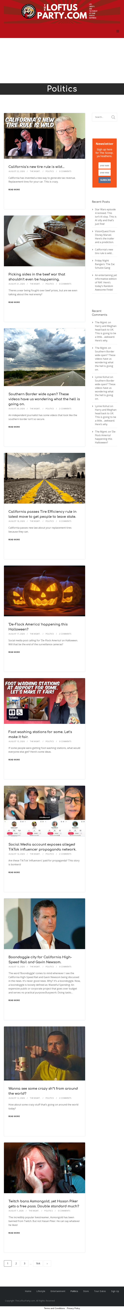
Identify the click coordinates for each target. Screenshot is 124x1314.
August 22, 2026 (17, 171)
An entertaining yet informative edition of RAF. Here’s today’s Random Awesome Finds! (106, 282)
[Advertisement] (62, 61)
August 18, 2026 (17, 521)
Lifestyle (40, 1291)
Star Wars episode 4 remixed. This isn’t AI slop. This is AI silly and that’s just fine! (105, 217)
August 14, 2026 (17, 854)
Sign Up (115, 1291)
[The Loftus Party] (62, 12)
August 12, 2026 (17, 1098)
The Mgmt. (35, 171)
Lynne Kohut (102, 377)
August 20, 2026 (17, 408)
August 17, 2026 (17, 634)
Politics (50, 171)
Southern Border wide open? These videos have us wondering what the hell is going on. (44, 399)
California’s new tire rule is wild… (36, 167)
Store (86, 1291)
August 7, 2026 (16, 1210)
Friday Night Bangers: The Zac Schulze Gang (105, 264)
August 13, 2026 (17, 966)
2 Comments (65, 408)
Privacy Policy (73, 1308)
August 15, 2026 (17, 741)
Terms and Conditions (54, 1308)
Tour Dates (100, 1291)
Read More (14, 189)
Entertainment (58, 1291)
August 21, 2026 (17, 284)
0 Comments (65, 171)
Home (28, 1291)
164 (38, 1263)
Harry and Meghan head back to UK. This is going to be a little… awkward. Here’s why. (105, 333)
